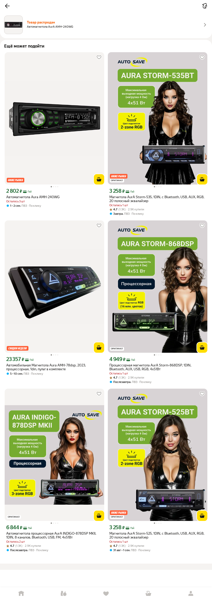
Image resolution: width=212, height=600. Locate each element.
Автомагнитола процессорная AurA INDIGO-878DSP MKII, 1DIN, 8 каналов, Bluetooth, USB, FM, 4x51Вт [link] (51, 535)
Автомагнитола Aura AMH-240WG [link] (33, 197)
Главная (21, 593)
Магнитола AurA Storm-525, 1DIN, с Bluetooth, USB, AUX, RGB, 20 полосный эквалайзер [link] (156, 535)
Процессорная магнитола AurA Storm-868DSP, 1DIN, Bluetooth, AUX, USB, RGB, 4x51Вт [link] (150, 367)
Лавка (63, 593)
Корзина (148, 593)
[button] (7, 6)
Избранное (106, 593)
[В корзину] (99, 179)
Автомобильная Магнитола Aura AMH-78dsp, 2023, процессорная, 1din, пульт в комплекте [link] (46, 367)
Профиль (191, 593)
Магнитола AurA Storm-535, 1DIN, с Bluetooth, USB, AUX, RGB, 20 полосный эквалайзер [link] (156, 199)
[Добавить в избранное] (99, 57)
